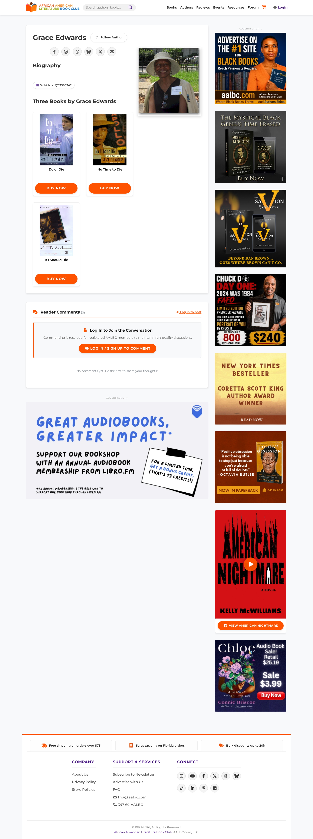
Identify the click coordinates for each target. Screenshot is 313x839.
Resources (235, 7)
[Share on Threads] (77, 51)
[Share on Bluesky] (88, 51)
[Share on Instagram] (65, 51)
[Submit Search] (129, 7)
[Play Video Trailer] (250, 564)
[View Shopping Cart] (265, 7)
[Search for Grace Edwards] (169, 81)
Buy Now (56, 188)
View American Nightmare (253, 625)
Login (282, 7)
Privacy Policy (84, 782)
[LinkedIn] (192, 788)
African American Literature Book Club (143, 832)
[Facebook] (203, 776)
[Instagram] (181, 776)
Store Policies (83, 790)
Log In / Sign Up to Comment (119, 348)
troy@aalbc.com (131, 797)
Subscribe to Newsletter (134, 774)
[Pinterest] (203, 788)
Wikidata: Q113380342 (56, 85)
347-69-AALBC (130, 805)
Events (218, 7)
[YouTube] (192, 776)
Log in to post (190, 312)
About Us (80, 774)
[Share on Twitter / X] (100, 51)
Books (172, 7)
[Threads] (225, 776)
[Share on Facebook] (54, 51)
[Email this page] (111, 51)
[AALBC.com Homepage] (53, 7)
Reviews (203, 7)
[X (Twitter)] (214, 776)
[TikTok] (181, 788)
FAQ (116, 790)
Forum (253, 7)
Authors (186, 7)
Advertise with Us (128, 782)
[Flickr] (214, 788)
